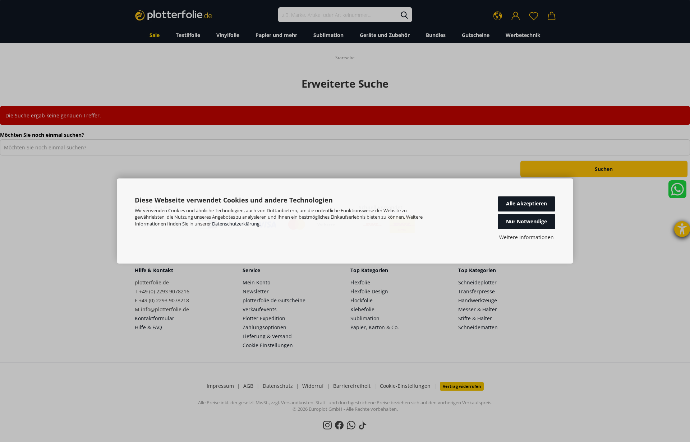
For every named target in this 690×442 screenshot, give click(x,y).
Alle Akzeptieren (526, 203)
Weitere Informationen (526, 237)
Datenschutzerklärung (235, 223)
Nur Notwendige (526, 221)
